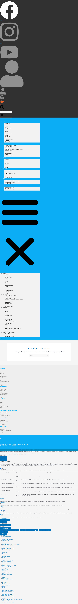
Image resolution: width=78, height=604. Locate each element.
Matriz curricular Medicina (7, 574)
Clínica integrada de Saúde (9, 189)
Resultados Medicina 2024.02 (7, 594)
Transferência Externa (8, 150)
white (10, 530)
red (28, 530)
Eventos (6, 176)
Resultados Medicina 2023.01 (7, 590)
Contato (3, 551)
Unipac (4, 121)
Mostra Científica (9, 177)
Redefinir (4, 531)
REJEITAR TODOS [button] (16, 454)
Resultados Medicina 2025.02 (7, 596)
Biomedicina (7, 159)
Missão (3, 577)
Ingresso (4, 143)
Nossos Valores (7, 124)
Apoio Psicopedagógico (9, 285)
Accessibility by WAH (4, 535)
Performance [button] (2, 502)
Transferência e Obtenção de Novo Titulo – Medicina (14, 149)
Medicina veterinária (8, 315)
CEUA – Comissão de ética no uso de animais (13, 328)
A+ (8, 525)
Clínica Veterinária (8, 188)
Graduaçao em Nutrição (6, 566)
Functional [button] (2, 498)
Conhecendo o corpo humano (11, 173)
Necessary (3, 468)
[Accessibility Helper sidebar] (5, 520)
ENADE (6, 127)
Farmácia (6, 162)
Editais (6, 137)
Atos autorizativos (5, 540)
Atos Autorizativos (8, 128)
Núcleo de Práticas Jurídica (9, 187)
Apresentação (7, 123)
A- (2, 525)
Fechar (3, 521)
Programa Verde (9, 174)
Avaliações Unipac (5, 541)
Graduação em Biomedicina (7, 560)
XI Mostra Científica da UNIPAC (8, 602)
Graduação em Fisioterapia (7, 564)
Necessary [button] (2, 466)
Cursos (4, 157)
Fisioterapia (7, 163)
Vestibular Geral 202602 (9, 146)
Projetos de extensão (8, 170)
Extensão (5, 168)
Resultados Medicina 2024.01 (7, 592)
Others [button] (1, 514)
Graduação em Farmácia (6, 562)
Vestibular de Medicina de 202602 (10, 145)
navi (48, 530)
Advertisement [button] (3, 510)
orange (35, 530)
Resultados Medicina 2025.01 (7, 595)
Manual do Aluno (7, 136)
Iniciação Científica (8, 331)
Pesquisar (2, 109)
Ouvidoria (6, 135)
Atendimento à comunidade (7, 539)
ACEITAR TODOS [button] (23, 454)
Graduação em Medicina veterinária (9, 565)
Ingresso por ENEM (8, 153)
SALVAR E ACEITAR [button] (3, 518)
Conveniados (4, 552)
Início (3, 573)
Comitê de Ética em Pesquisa (10, 182)
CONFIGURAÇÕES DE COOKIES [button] (6, 454)
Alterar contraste (5, 528)
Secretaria (6, 281)
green (16, 530)
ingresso (4, 570)
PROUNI (6, 154)
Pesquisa (4, 178)
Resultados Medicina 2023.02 (8, 591)
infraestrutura (5, 569)
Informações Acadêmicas (9, 141)
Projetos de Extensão (6, 585)
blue (22, 530)
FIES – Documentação (9, 155)
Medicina (6, 164)
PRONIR (7, 140)
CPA (5, 132)
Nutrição (6, 316)
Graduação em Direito (6, 561)
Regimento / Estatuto (8, 126)
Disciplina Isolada (8, 302)
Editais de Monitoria (9, 139)
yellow (42, 530)
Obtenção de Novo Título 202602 (10, 298)
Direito (6, 160)
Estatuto (3, 558)
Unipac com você (9, 172)
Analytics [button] (1, 506)
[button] (2, 107)
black (3, 530)
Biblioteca (6, 131)
